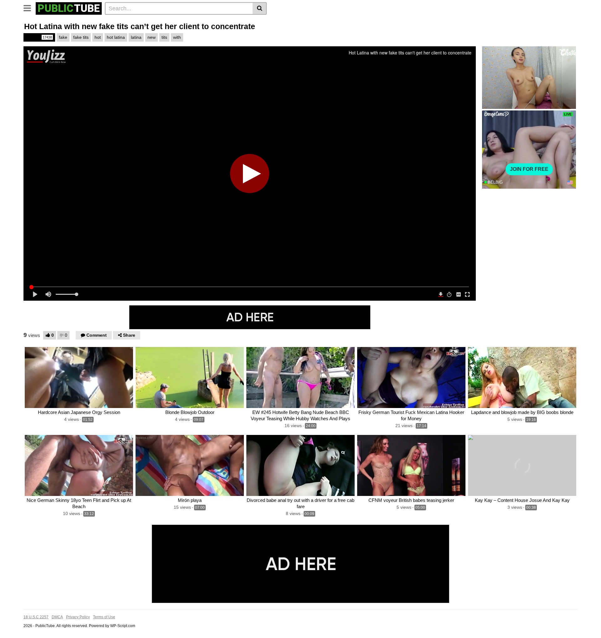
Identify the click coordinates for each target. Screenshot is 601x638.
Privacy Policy (78, 617)
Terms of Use (104, 617)
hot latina (116, 37)
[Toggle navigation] (29, 7)
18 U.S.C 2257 (36, 617)
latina (136, 37)
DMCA (57, 617)
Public (39, 37)
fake (63, 37)
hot (98, 37)
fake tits (81, 37)
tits (164, 37)
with (177, 37)
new (151, 37)
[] (260, 8)
